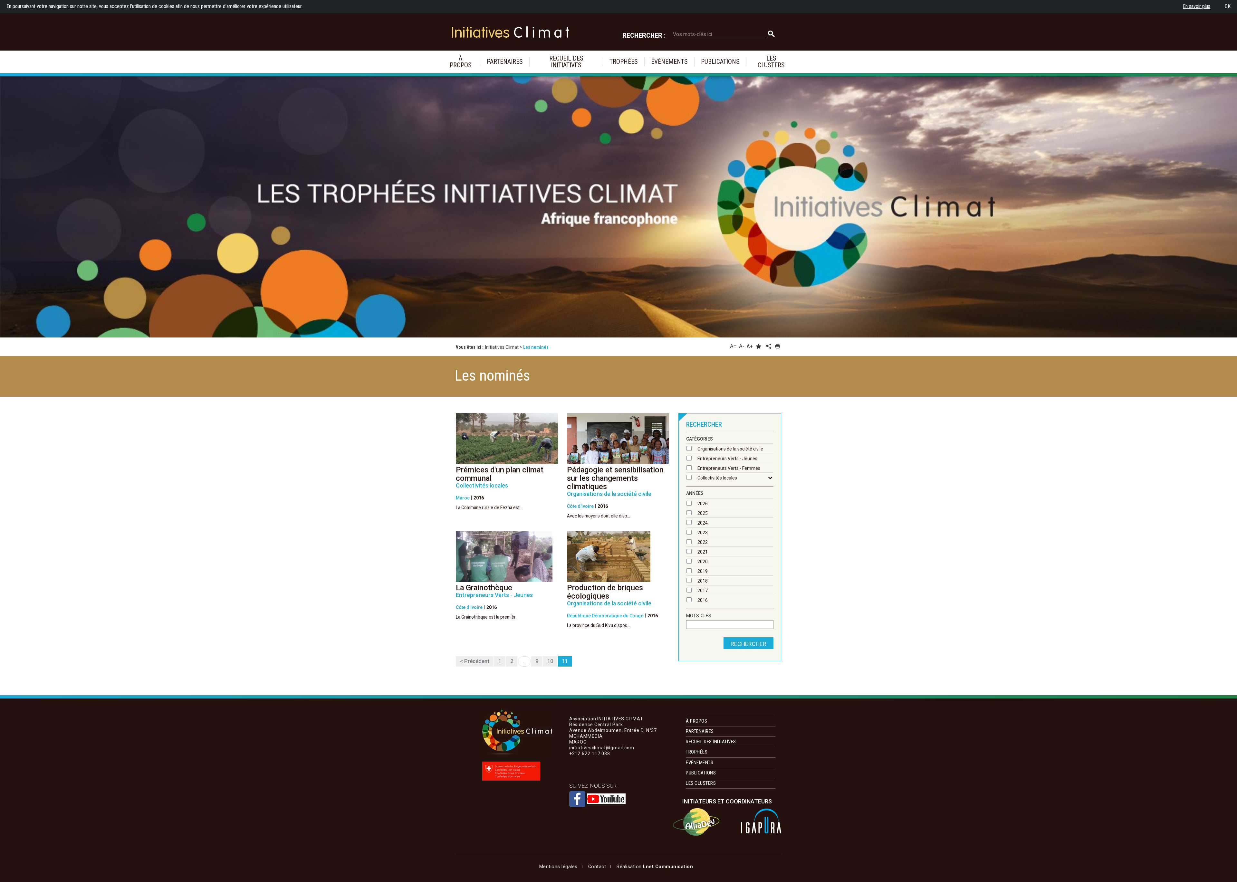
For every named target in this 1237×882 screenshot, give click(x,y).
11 (565, 661)
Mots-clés (698, 615)
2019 (702, 571)
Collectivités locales (717, 477)
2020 (702, 561)
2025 (702, 513)
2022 (702, 542)
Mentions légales (558, 866)
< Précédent (474, 661)
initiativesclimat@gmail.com (601, 765)
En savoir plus (1196, 6)
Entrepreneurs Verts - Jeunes (727, 458)
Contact (597, 866)
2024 (702, 523)
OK (1228, 6)
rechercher (748, 643)
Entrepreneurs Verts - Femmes (728, 468)
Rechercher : (644, 35)
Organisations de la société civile (730, 448)
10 (550, 661)
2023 (702, 532)
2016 (702, 600)
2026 (702, 503)
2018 (702, 580)
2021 (702, 552)
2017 (702, 590)
